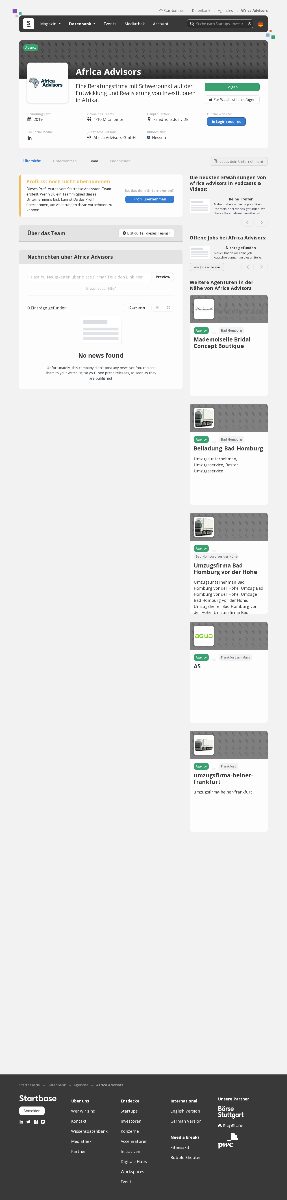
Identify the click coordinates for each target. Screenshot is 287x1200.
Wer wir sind (83, 1111)
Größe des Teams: (100, 114)
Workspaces (132, 1171)
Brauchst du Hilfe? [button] (101, 288)
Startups (129, 1111)
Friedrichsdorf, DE (170, 119)
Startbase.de (174, 10)
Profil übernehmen (149, 199)
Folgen (232, 87)
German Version (186, 1121)
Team (93, 161)
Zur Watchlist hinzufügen (234, 99)
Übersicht (32, 160)
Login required (228, 121)
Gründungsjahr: (39, 114)
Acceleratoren (134, 1141)
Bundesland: (156, 132)
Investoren (131, 1121)
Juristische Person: (101, 132)
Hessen (159, 137)
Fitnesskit (179, 1147)
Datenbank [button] (80, 23)
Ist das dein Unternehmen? (240, 161)
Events (110, 23)
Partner (78, 1151)
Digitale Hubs (134, 1161)
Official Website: (219, 114)
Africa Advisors (254, 10)
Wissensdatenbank (89, 1131)
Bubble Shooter (185, 1157)
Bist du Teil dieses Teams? (148, 233)
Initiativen (130, 1151)
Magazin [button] (48, 23)
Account (161, 23)
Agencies (225, 10)
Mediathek (134, 23)
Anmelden (32, 1110)
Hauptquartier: (158, 114)
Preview (163, 276)
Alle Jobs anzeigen (207, 267)
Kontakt (79, 1121)
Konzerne (130, 1131)
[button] (260, 24)
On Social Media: (39, 132)
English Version (185, 1111)
